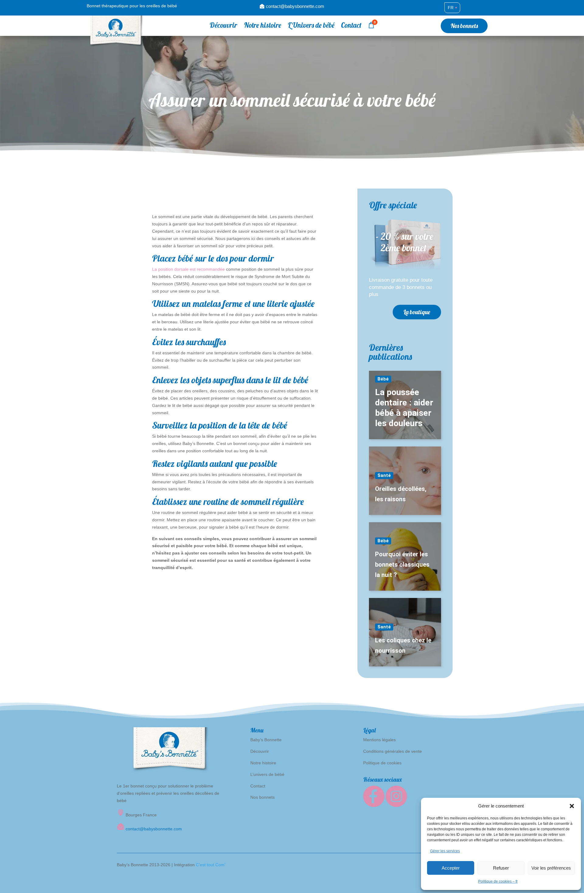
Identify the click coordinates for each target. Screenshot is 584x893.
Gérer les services (445, 851)
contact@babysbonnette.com (295, 6)
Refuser (501, 867)
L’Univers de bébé (311, 26)
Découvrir (223, 26)
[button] (572, 806)
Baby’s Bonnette (266, 739)
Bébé (383, 379)
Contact (351, 26)
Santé (384, 475)
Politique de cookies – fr (498, 881)
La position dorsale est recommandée (188, 269)
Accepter (451, 867)
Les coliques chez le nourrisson (403, 645)
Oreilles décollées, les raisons (400, 494)
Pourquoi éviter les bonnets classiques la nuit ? (402, 565)
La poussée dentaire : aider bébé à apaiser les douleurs (404, 407)
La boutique (416, 312)
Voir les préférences (551, 867)
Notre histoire (262, 26)
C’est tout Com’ (210, 864)
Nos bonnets (464, 26)
